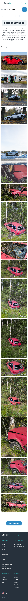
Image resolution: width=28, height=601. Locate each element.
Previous (2, 16)
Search (24, 9)
